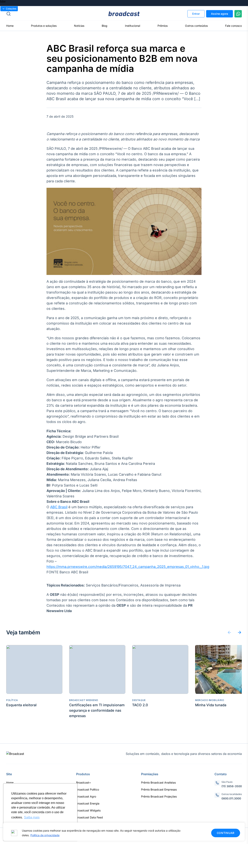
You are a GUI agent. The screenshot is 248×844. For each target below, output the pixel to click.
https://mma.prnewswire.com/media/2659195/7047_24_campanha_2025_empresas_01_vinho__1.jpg (127, 567)
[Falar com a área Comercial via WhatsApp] (238, 13)
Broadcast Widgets (88, 810)
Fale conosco (233, 25)
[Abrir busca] (45, 13)
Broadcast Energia (87, 803)
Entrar (196, 13)
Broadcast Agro (86, 796)
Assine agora (219, 13)
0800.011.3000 (231, 798)
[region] (124, 831)
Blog (104, 25)
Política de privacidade (44, 835)
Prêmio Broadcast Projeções (159, 796)
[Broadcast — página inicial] (15, 753)
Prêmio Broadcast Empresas (159, 789)
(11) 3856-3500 (231, 786)
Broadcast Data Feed (89, 817)
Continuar (225, 833)
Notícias (79, 25)
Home (10, 25)
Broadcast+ (83, 782)
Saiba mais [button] (32, 817)
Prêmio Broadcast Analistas (158, 782)
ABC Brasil (58, 507)
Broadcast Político (87, 789)
